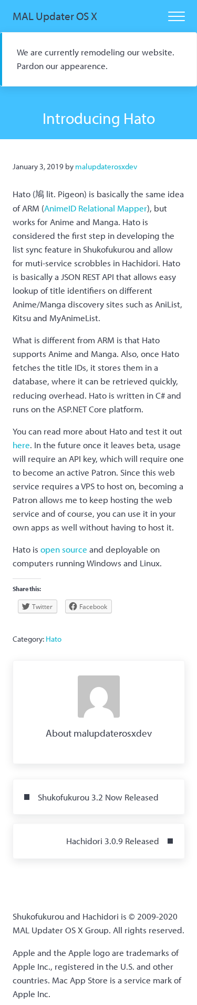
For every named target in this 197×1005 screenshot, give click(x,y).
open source (63, 549)
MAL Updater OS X (55, 16)
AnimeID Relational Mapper (95, 208)
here (21, 444)
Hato (53, 639)
